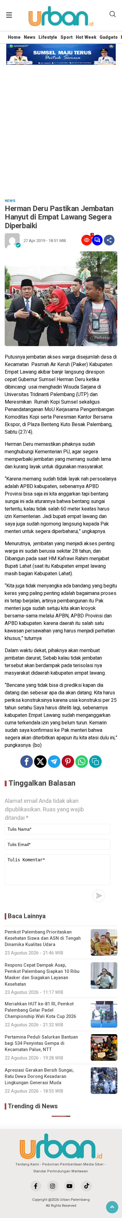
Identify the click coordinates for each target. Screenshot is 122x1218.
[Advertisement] (61, 129)
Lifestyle (47, 37)
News (29, 37)
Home (14, 37)
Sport (66, 37)
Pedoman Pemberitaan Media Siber (73, 1164)
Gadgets (108, 37)
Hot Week (86, 37)
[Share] (109, 240)
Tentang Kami (27, 1164)
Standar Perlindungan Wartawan (60, 1171)
